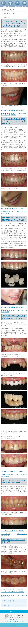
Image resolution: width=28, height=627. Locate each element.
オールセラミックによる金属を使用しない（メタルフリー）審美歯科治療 (13, 121)
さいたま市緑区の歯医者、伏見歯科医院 (12, 110)
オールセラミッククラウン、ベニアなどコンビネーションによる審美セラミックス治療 (13, 23)
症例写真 (13, 115)
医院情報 (19, 113)
